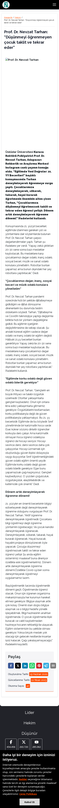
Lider (29, 712)
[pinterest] (39, 665)
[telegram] (46, 665)
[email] (53, 665)
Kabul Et (29, 802)
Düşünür (30, 733)
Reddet (23, 779)
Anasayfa (8, 17)
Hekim (18, 17)
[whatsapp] (32, 665)
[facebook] (11, 665)
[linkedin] (25, 665)
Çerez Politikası (28, 793)
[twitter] (18, 665)
